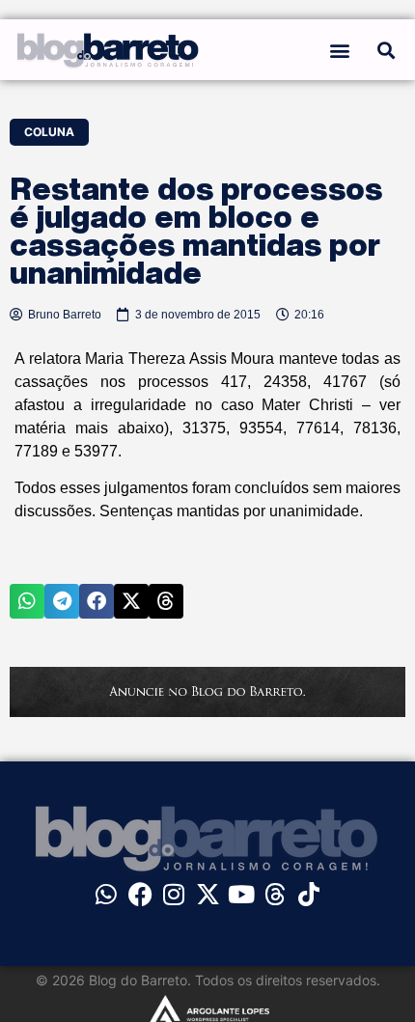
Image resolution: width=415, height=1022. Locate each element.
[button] (340, 50)
